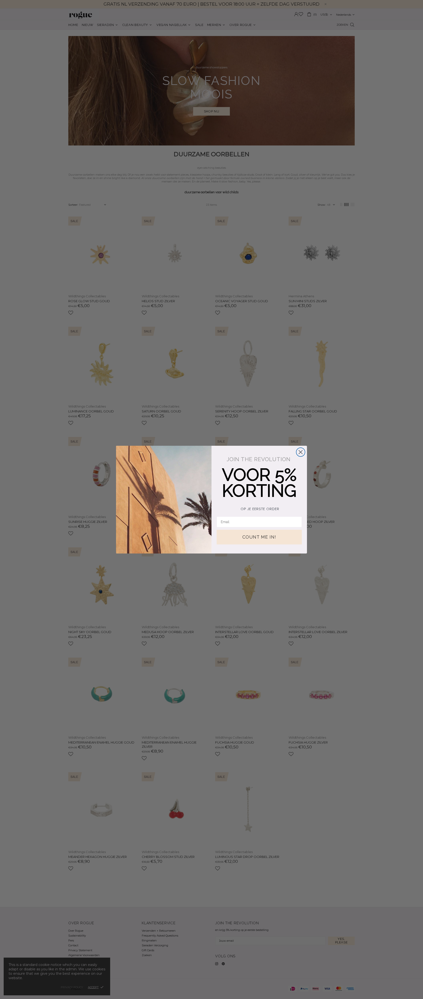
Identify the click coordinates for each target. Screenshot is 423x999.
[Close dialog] (300, 452)
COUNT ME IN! (259, 537)
